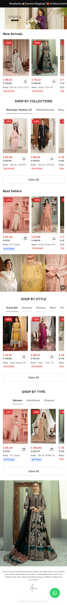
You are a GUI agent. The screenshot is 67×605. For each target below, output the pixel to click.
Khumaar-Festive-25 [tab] (19, 109)
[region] (33, 66)
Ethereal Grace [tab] (45, 109)
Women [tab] (17, 400)
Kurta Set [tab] (12, 307)
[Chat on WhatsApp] (55, 593)
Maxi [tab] (53, 307)
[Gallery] (33, 18)
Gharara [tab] (27, 307)
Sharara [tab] (41, 307)
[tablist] (33, 111)
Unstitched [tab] (33, 400)
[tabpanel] (33, 144)
